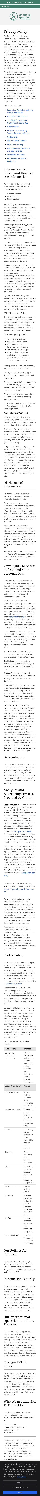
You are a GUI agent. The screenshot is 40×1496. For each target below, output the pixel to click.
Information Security (15, 144)
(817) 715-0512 (29, 2)
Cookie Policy (12, 137)
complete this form (16, 617)
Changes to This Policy (15, 154)
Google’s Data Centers (23, 831)
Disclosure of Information (17, 116)
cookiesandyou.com (14, 983)
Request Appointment (16, 2)
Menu (6, 7)
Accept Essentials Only (20, 1487)
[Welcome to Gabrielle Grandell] (20, 21)
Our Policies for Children (17, 140)
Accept (20, 1492)
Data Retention (13, 126)
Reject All (20, 1482)
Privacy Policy (21, 1476)
